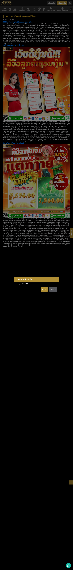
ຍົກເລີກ (53, 289)
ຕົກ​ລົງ (44, 289)
